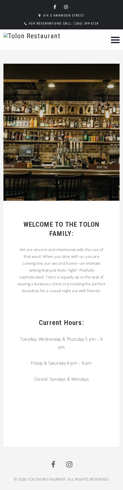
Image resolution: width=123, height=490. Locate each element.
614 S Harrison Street (63, 15)
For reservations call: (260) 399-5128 (64, 23)
